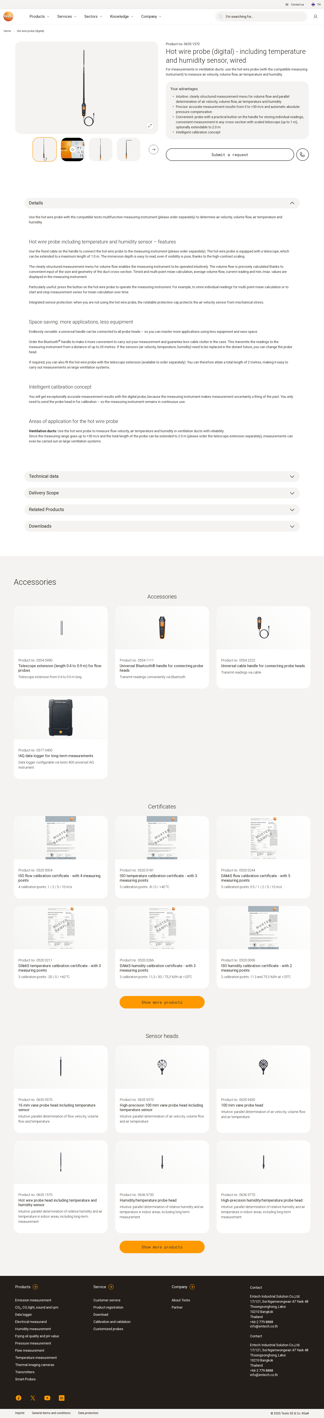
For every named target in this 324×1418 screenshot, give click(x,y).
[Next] (153, 149)
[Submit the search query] (220, 16)
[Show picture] (45, 149)
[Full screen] (150, 125)
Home (7, 31)
